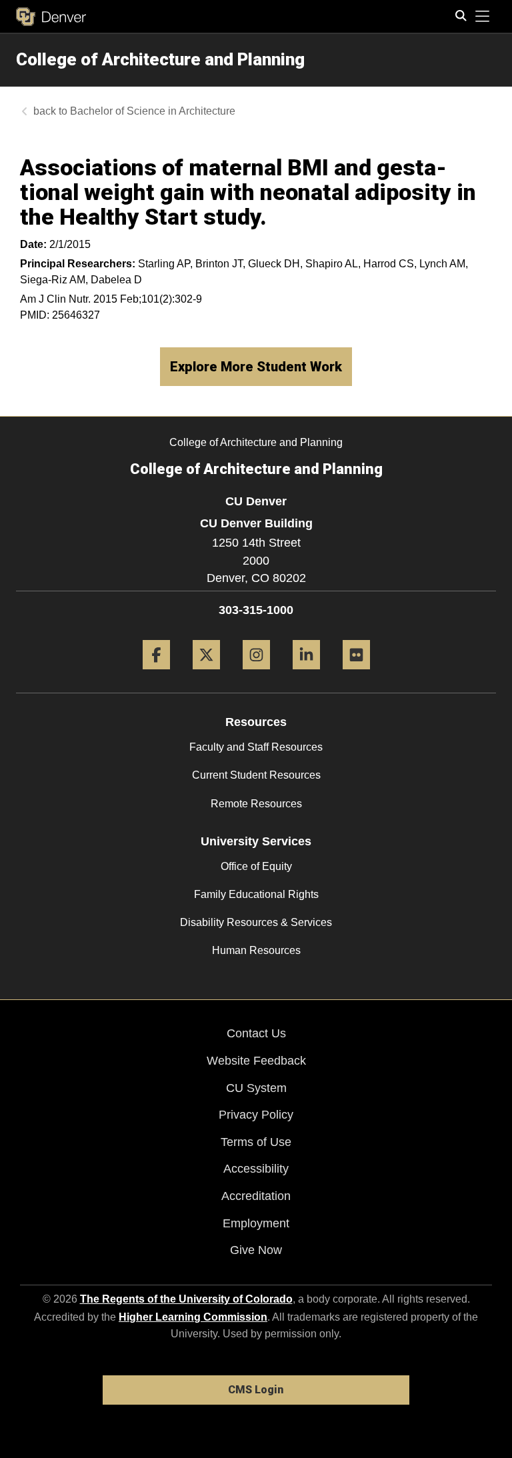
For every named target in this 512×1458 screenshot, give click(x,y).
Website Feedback (256, 1060)
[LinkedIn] (306, 674)
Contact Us (256, 1033)
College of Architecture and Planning (160, 59)
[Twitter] (206, 674)
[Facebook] (156, 674)
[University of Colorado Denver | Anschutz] (51, 16)
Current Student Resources (256, 775)
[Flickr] (356, 674)
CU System (256, 1088)
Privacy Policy (256, 1114)
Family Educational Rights (256, 894)
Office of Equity (256, 866)
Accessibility (256, 1168)
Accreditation (256, 1196)
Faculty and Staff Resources (256, 747)
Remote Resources (256, 803)
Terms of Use (256, 1142)
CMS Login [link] (255, 1389)
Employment (256, 1223)
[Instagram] (256, 674)
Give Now (256, 1250)
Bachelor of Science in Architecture (152, 111)
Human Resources (256, 950)
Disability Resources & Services (256, 922)
